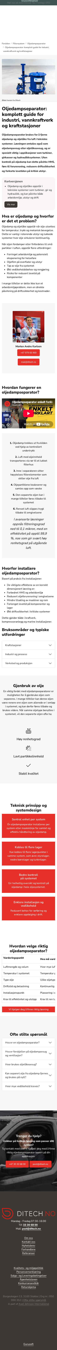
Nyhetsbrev (28, 1245)
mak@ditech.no (28, 362)
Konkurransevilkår (28, 1283)
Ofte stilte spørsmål (34, 1300)
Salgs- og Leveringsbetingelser (29, 1275)
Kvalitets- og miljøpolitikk (28, 1268)
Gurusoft (28, 1344)
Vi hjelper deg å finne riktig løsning (28, 1009)
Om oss (28, 1238)
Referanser (28, 1253)
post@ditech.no (40, 1164)
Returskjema (28, 1287)
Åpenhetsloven (28, 1279)
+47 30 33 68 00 (17, 1164)
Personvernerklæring (28, 1272)
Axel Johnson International (34, 1304)
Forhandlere (28, 1249)
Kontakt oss (28, 1242)
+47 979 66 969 (28, 352)
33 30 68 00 (30, 1225)
